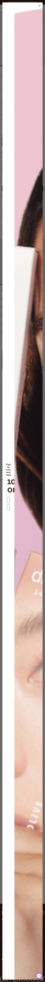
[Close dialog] (39, 5)
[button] (39, 976)
